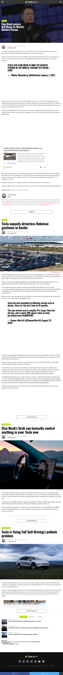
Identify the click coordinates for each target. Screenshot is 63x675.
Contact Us (25, 666)
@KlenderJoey (7, 204)
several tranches (47, 105)
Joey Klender (11, 47)
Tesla (26, 190)
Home (10, 666)
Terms (46, 666)
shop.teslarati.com (43, 204)
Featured (21, 190)
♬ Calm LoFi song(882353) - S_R (10, 643)
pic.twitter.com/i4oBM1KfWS (20, 315)
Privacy (52, 666)
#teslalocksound (6, 642)
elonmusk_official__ (57, 41)
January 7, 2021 (48, 75)
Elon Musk (14, 190)
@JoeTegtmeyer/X (57, 272)
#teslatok (37, 641)
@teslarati (4, 640)
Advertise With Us (36, 666)
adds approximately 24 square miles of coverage (29, 282)
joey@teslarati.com (50, 203)
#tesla (33, 641)
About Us (17, 666)
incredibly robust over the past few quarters (23, 502)
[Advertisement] (31, 89)
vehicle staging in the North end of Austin (42, 373)
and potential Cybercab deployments (38, 382)
